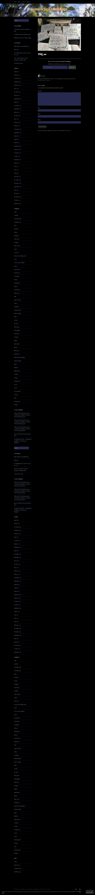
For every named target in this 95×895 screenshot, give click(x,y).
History (16, 279)
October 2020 (17, 115)
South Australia (17, 360)
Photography (17, 330)
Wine (15, 398)
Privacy (28, 1)
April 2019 (16, 139)
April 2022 (16, 102)
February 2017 (17, 176)
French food (17, 269)
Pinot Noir (16, 333)
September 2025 (17, 81)
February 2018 (17, 149)
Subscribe (72, 67)
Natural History (17, 310)
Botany (15, 232)
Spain (15, 364)
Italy (15, 296)
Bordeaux (16, 229)
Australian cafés (17, 218)
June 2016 (16, 190)
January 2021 (17, 112)
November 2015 (17, 196)
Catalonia (16, 242)
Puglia (15, 340)
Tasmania (16, 374)
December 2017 (17, 152)
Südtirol (16, 367)
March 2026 (16, 75)
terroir (15, 384)
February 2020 (17, 122)
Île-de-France (17, 289)
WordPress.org (17, 872)
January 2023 (17, 95)
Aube (15, 212)
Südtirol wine (17, 371)
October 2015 (17, 200)
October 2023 (17, 92)
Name (39, 107)
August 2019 (17, 136)
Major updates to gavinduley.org (21, 46)
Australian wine (17, 222)
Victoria (16, 394)
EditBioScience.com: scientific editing (22, 37)
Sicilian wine (17, 354)
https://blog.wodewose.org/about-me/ (44, 80)
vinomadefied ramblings (47, 9)
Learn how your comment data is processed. (62, 130)
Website (39, 119)
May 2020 (16, 119)
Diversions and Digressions (20, 256)
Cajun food (16, 239)
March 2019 (16, 142)
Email (39, 113)
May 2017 (16, 169)
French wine (17, 273)
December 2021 (17, 105)
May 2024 (16, 88)
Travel (15, 388)
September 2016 (17, 186)
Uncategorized (17, 391)
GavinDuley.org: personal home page (22, 34)
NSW (15, 316)
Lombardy (16, 306)
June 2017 (16, 166)
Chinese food (17, 245)
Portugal (16, 337)
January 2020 (17, 125)
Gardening (16, 276)
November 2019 (17, 129)
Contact (23, 1)
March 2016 (16, 193)
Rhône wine (16, 350)
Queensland (16, 344)
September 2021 (17, 108)
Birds (15, 225)
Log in (15, 861)
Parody (15, 320)
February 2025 (17, 85)
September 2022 (17, 98)
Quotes (15, 347)
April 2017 (16, 173)
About (19, 1)
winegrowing (17, 401)
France (15, 266)
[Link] (74, 889)
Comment (40, 91)
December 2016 (17, 180)
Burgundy (16, 235)
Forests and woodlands (19, 262)
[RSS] (80, 889)
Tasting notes (17, 381)
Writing (16, 404)
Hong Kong (17, 283)
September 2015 (17, 203)
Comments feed (17, 868)
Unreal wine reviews (18, 63)
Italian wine (16, 293)
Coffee (15, 249)
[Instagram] (76, 889)
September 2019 (17, 132)
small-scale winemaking (19, 357)
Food (15, 259)
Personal (16, 323)
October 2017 (17, 156)
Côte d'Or (16, 252)
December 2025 (17, 78)
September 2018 (17, 146)
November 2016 (17, 183)
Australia (16, 215)
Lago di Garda (17, 300)
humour (16, 286)
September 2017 (17, 159)
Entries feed (16, 865)
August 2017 (17, 163)
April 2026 (16, 71)
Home (15, 1)
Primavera (16, 49)
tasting (15, 377)
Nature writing (17, 313)
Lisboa (15, 303)
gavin (43, 76)
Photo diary (16, 327)
